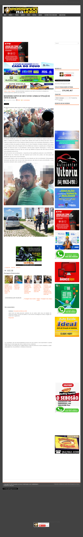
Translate (60, 100)
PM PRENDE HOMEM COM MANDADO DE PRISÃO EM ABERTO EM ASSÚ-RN (37, 288)
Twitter (13, 267)
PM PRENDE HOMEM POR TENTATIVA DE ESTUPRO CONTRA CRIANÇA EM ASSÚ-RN (27, 289)
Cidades (11, 15)
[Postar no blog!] (9, 270)
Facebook (7, 267)
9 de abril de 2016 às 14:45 (20, 311)
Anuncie (40, 15)
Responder (11, 317)
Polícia (16, 15)
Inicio (5, 15)
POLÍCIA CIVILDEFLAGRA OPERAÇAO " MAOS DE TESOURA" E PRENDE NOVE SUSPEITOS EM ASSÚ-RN (47, 289)
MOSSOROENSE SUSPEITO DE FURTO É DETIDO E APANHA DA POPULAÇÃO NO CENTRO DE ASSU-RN (27, 97)
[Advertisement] (41, 30)
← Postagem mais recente (29, 298)
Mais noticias (62, 15)
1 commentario (26, 100)
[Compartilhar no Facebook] (12, 270)
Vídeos (28, 15)
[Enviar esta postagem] (5, 270)
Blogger (12, 485)
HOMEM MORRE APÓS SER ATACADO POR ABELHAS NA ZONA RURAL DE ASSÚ (8, 289)
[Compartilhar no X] (11, 270)
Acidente (23, 15)
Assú (9, 91)
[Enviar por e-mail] (8, 270)
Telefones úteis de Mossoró (50, 15)
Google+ (18, 267)
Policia (13, 91)
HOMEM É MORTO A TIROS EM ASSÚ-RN (16, 287)
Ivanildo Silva (67, 484)
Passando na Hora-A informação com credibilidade (25, 484)
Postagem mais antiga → (47, 298)
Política (34, 15)
